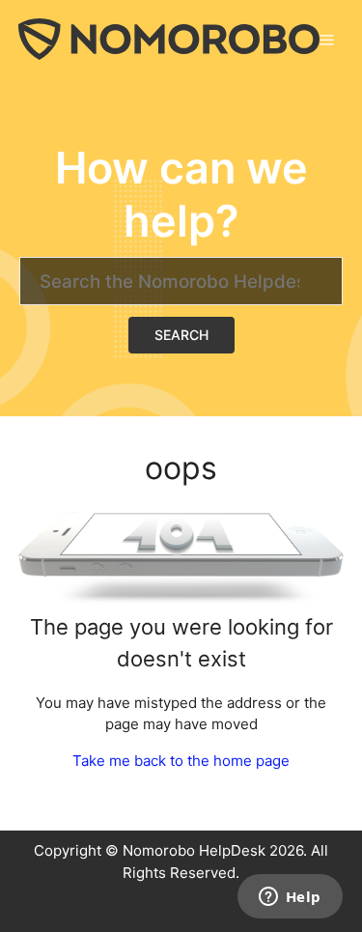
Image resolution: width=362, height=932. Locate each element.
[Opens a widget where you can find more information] (290, 898)
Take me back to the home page (181, 760)
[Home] (169, 38)
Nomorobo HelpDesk (194, 850)
